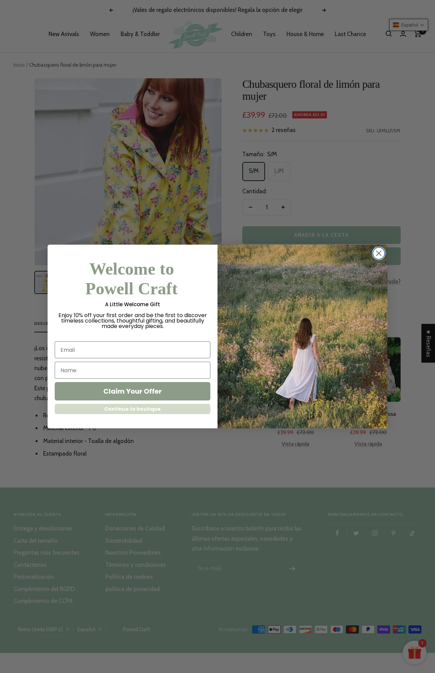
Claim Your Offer (132, 391)
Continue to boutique (132, 409)
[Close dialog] (379, 253)
